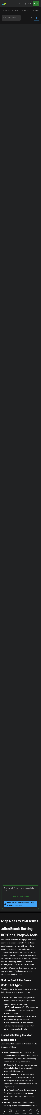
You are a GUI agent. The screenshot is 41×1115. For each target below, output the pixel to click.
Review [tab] (36, 10)
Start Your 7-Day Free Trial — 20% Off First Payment (20, 904)
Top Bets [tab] (7, 10)
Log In (29, 3)
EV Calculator (9, 1065)
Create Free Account (20, 896)
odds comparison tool (12, 955)
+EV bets (11, 968)
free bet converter (22, 971)
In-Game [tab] (17, 10)
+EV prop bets (30, 1007)
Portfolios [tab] (26, 10)
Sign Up (35, 3)
